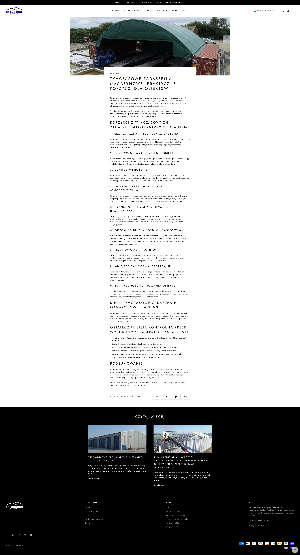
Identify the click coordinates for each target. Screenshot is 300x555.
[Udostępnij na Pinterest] (175, 396)
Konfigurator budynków (94, 519)
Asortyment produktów (175, 515)
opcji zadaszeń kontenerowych (141, 111)
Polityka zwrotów (172, 523)
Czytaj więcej (93, 478)
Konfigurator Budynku (167, 11)
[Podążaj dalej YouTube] (31, 535)
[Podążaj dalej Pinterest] (25, 535)
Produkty (114, 11)
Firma (148, 11)
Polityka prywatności (174, 527)
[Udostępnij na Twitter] (166, 396)
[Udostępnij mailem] (185, 396)
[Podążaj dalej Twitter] (13, 535)
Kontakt (186, 11)
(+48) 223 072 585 (256, 526)
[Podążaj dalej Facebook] (7, 535)
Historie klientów (132, 11)
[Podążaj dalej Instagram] (19, 535)
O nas (168, 507)
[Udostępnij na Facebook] (157, 396)
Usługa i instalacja (173, 511)
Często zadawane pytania (177, 519)
